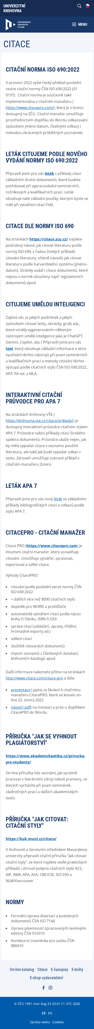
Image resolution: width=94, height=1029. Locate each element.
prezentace (20, 689)
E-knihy (77, 969)
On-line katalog (22, 969)
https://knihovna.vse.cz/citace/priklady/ (39, 420)
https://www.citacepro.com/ (30, 107)
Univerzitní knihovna (14, 8)
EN (50, 1013)
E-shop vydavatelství (46, 977)
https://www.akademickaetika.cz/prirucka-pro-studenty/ (45, 759)
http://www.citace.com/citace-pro (34, 678)
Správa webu (40, 1022)
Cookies (58, 1022)
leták (58, 498)
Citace (42, 969)
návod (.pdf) (21, 707)
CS (44, 1013)
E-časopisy (59, 969)
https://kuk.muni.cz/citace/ (31, 838)
